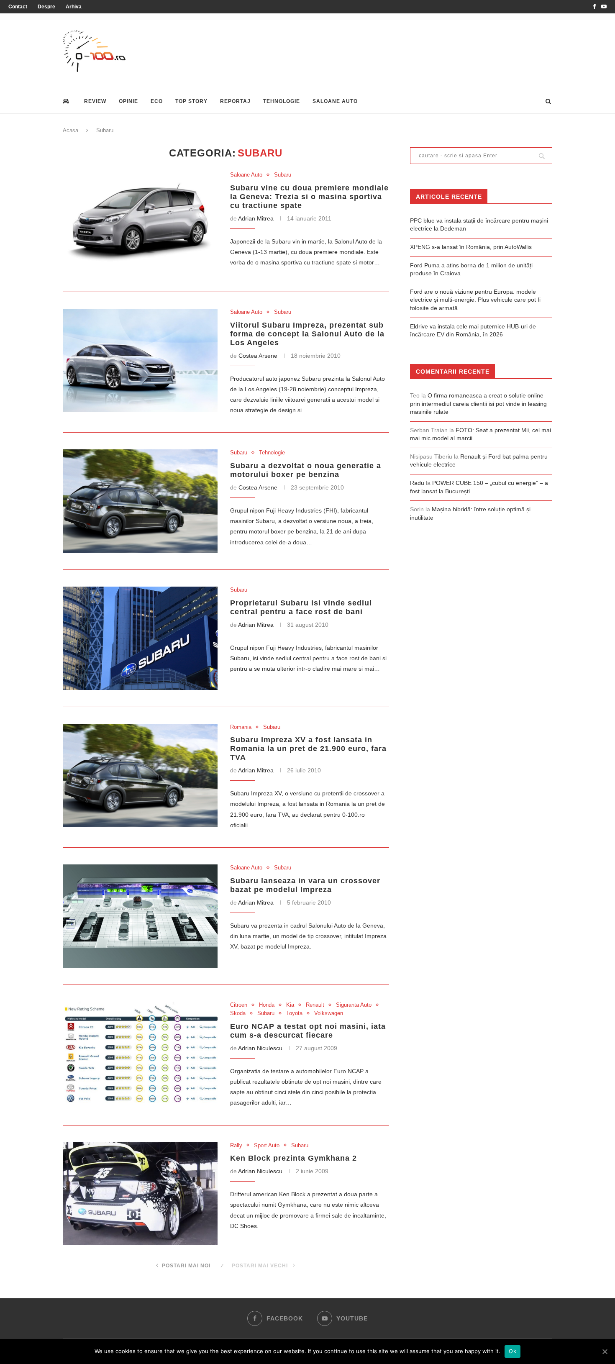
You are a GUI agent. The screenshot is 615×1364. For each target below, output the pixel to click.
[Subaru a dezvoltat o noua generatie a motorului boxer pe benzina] (140, 501)
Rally (236, 1145)
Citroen (238, 1005)
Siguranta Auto (354, 1005)
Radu (417, 482)
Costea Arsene (257, 355)
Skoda (238, 1013)
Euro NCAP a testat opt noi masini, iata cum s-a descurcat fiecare (308, 1030)
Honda (266, 1005)
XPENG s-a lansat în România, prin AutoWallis (471, 247)
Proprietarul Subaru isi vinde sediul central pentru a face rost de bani (301, 607)
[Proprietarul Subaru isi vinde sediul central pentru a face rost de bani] (140, 638)
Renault (315, 1005)
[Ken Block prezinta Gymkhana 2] (140, 1194)
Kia (290, 1005)
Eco (157, 101)
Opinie (128, 101)
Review (95, 101)
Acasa (70, 130)
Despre (46, 7)
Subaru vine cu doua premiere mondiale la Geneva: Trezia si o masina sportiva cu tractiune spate (309, 197)
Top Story (191, 101)
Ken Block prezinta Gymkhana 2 (293, 1158)
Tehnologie (281, 101)
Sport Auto (266, 1145)
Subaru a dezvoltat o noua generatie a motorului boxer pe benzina (305, 470)
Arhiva (74, 7)
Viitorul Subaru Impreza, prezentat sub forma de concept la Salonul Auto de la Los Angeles (307, 334)
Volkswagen (328, 1013)
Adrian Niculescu (260, 1048)
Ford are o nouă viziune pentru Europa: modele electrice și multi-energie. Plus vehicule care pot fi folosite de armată (475, 299)
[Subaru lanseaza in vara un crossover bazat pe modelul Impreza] (140, 916)
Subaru (282, 175)
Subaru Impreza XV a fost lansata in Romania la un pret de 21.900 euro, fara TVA (308, 748)
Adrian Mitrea (256, 218)
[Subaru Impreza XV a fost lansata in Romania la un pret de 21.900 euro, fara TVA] (140, 775)
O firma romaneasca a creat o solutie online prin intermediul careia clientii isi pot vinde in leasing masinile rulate (478, 403)
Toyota (294, 1013)
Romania (240, 727)
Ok (512, 1351)
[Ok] (604, 1351)
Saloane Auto (335, 101)
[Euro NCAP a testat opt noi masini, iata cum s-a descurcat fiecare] (140, 1053)
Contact (17, 7)
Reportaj (235, 101)
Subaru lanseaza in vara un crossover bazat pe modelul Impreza (305, 885)
